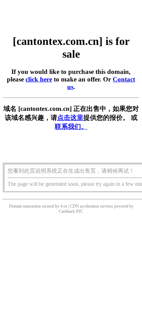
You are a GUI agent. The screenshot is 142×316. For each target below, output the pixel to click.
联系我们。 (71, 126)
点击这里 (70, 117)
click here (39, 79)
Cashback (67, 211)
